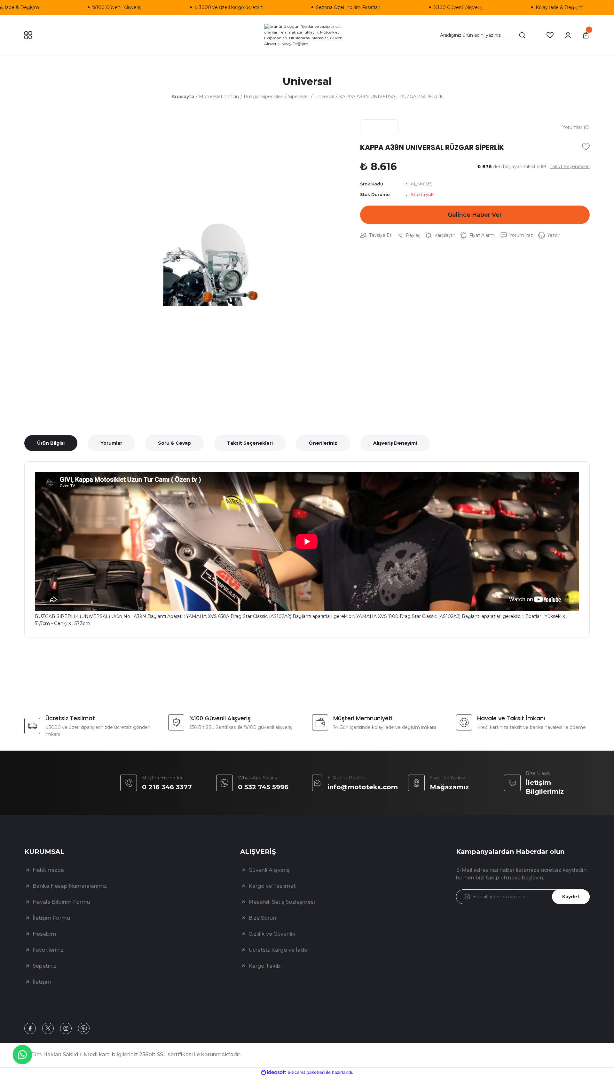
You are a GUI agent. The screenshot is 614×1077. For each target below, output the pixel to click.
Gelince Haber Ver (475, 214)
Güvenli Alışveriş (268, 870)
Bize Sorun (262, 918)
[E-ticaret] (306, 1072)
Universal (307, 81)
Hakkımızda (48, 870)
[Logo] (307, 35)
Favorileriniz (48, 950)
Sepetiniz (45, 966)
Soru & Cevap (174, 443)
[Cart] (586, 35)
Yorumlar (111, 443)
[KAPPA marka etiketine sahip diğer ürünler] (379, 127)
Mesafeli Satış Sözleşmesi (281, 902)
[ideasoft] (273, 1072)
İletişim (42, 982)
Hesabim (44, 934)
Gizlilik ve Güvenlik (271, 934)
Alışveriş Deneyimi (395, 443)
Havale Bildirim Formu (61, 902)
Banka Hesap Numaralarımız (70, 886)
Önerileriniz (323, 443)
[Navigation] (28, 35)
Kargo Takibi (265, 966)
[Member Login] (568, 35)
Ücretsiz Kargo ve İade (277, 950)
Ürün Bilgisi (51, 443)
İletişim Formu (51, 918)
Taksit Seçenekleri (250, 443)
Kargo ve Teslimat (272, 886)
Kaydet (570, 897)
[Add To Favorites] (586, 147)
